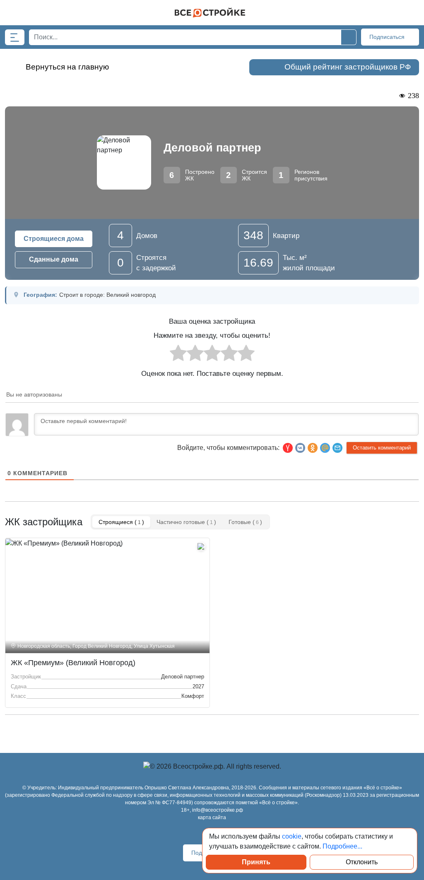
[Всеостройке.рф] (210, 12)
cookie (291, 836)
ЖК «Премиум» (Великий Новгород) (73, 663)
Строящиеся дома (54, 238)
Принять (256, 862)
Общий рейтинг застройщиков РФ (347, 67)
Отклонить (362, 862)
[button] (337, 448)
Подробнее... (342, 846)
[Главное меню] (14, 37)
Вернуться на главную (67, 67)
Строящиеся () (121, 522)
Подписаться (387, 37)
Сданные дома (53, 259)
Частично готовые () (186, 522)
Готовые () (245, 522)
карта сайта (212, 817)
